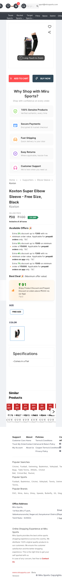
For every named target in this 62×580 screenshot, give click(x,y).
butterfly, (49, 493)
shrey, (33, 493)
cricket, (15, 466)
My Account (17, 447)
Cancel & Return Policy (45, 444)
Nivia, (20, 493)
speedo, (40, 493)
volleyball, (54, 466)
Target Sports (29, 16)
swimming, (33, 466)
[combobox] (27, 6)
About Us (30, 447)
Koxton (12, 183)
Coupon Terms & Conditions (47, 447)
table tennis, (23, 470)
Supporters (27, 180)
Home (12, 180)
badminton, (43, 466)
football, (23, 466)
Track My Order (19, 444)
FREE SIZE (16, 312)
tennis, (52, 481)
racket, (31, 473)
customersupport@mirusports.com (43, 4)
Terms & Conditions (44, 440)
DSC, (14, 493)
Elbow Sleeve (43, 180)
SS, (55, 493)
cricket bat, (22, 473)
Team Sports (10, 16)
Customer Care (18, 440)
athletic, (34, 470)
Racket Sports (19, 16)
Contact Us (31, 444)
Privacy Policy (42, 451)
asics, (26, 493)
